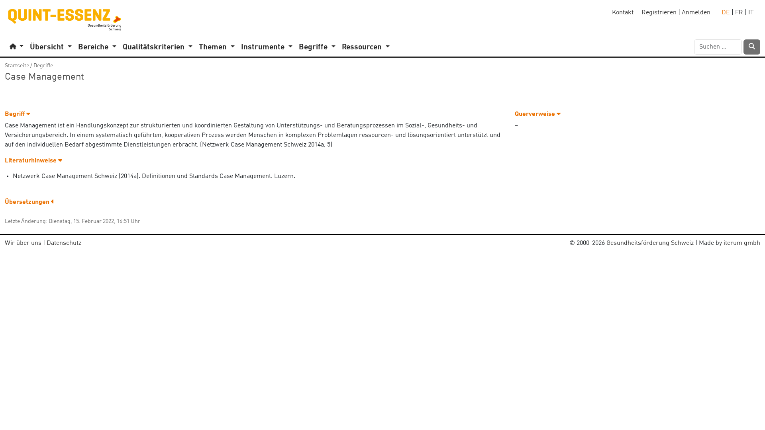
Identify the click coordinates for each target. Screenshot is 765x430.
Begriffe (43, 65)
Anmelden (696, 13)
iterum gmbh (742, 243)
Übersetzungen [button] (28, 202)
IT (751, 13)
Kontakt (623, 13)
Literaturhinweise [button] (31, 161)
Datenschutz (64, 243)
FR (739, 13)
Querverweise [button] (536, 114)
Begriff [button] (15, 114)
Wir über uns (23, 243)
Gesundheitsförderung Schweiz (650, 243)
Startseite (17, 65)
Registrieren (659, 13)
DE (726, 13)
